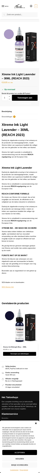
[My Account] (31, 6)
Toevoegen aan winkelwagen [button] (19, 354)
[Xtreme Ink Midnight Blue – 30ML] (19, 326)
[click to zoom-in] (19, 45)
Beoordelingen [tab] (8, 117)
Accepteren (20, 452)
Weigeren (19, 459)
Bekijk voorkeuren (19, 465)
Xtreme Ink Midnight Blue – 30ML (15, 347)
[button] (36, 423)
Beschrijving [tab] (7, 111)
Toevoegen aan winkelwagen (24, 99)
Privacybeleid (24, 470)
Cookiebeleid (14, 470)
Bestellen (5, 418)
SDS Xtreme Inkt (8, 287)
